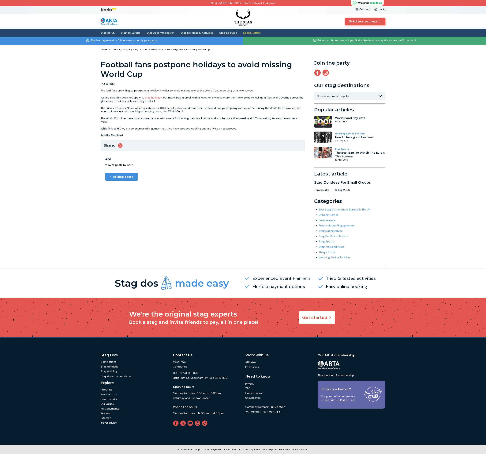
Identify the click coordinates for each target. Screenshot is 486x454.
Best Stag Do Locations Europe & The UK (344, 209)
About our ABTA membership (336, 375)
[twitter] (183, 423)
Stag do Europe (130, 32)
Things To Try (327, 252)
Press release (327, 220)
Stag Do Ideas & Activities (197, 32)
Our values (107, 404)
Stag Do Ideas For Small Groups (342, 182)
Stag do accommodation (117, 376)
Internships (252, 367)
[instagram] (326, 72)
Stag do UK (108, 32)
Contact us (180, 366)
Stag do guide (228, 32)
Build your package (363, 21)
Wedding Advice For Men (350, 133)
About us (106, 389)
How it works (109, 399)
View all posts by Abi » (119, 165)
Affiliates (250, 362)
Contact (364, 9)
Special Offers (252, 32)
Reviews (105, 413)
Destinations (108, 362)
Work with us (109, 394)
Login (382, 9)
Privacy (249, 383)
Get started (314, 317)
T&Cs (248, 388)
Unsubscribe (253, 397)
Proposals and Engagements (336, 225)
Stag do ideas (109, 366)
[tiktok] (205, 423)
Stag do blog (109, 371)
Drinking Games (328, 215)
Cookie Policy (253, 393)
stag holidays (153, 97)
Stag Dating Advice (331, 231)
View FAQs (179, 362)
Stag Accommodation (160, 32)
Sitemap (106, 418)
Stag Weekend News (331, 246)
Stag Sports (342, 149)
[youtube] (191, 423)
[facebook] (176, 423)
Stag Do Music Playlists (333, 236)
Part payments (110, 408)
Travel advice (109, 422)
